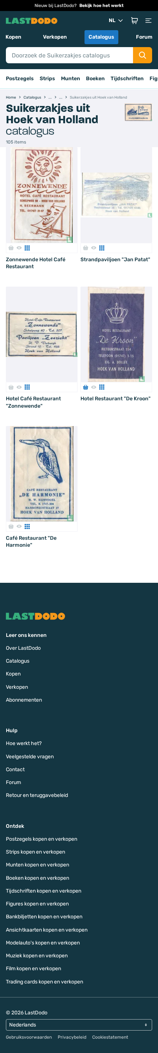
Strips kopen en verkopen (35, 852)
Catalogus (101, 37)
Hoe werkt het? (24, 743)
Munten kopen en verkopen (37, 865)
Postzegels (20, 78)
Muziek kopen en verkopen (37, 956)
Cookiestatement (110, 1037)
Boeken (95, 78)
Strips (47, 78)
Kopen (13, 37)
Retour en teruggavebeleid (37, 795)
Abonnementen (24, 700)
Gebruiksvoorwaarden (29, 1037)
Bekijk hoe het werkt (101, 5)
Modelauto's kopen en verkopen (43, 943)
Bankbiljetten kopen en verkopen (44, 917)
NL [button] (112, 20)
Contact (15, 769)
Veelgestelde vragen (30, 757)
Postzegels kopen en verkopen (41, 839)
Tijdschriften (127, 78)
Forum (144, 37)
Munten (70, 78)
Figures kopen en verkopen (37, 904)
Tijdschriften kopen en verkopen (43, 891)
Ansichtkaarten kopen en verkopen (46, 930)
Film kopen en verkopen (33, 968)
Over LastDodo (23, 648)
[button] (134, 20)
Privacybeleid (72, 1037)
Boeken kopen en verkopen (37, 878)
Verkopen (55, 37)
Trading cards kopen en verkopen (44, 982)
